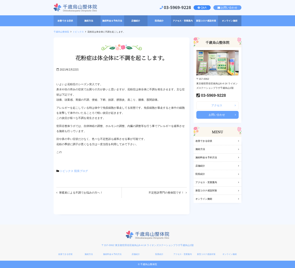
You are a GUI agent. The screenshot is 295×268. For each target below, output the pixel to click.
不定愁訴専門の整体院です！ (166, 192)
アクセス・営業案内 (206, 182)
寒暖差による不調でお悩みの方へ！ (81, 192)
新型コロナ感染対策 (206, 190)
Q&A (204, 7)
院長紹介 (200, 174)
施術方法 (200, 149)
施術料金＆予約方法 (206, 157)
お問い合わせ (229, 7)
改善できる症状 (203, 141)
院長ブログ (81, 171)
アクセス (216, 105)
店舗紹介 (200, 165)
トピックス (78, 31)
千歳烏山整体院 (61, 31)
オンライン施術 (203, 198)
